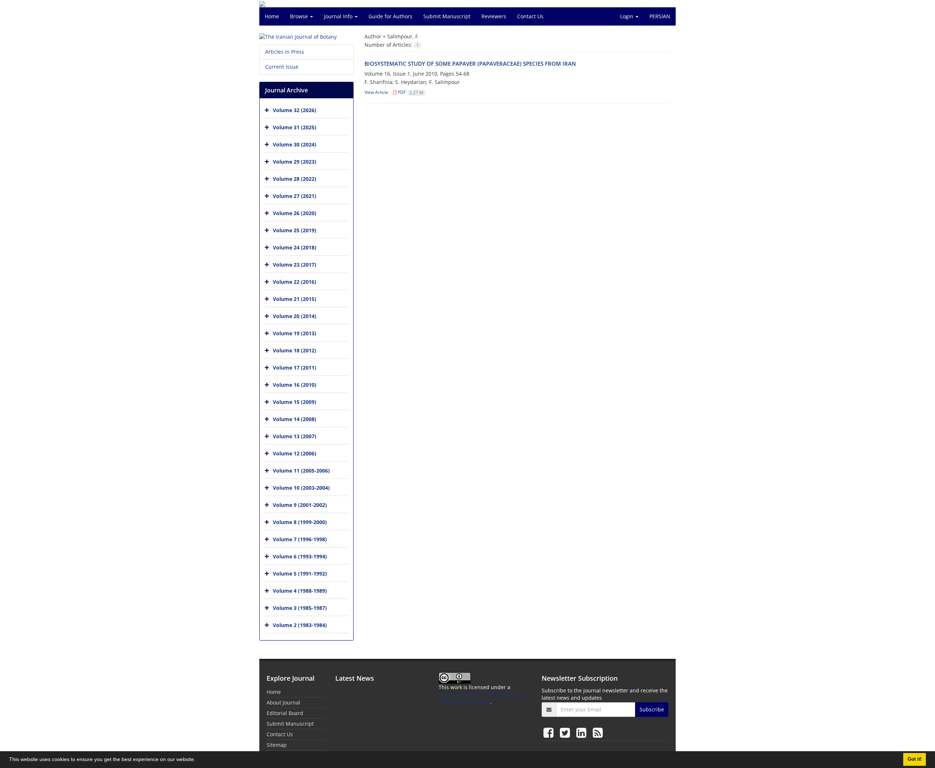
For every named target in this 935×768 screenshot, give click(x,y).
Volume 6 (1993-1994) (300, 556)
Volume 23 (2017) (294, 264)
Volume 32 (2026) (294, 110)
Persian (659, 16)
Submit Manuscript (446, 16)
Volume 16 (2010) (294, 384)
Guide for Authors (390, 16)
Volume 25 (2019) (294, 230)
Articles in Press (284, 51)
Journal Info (339, 16)
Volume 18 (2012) (294, 350)
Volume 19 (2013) (294, 333)
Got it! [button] (914, 759)
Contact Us (530, 16)
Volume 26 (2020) (294, 213)
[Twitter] (566, 732)
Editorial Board (285, 713)
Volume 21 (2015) (294, 298)
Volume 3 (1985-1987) (300, 607)
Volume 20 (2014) (294, 316)
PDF (410, 92)
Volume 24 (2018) (294, 247)
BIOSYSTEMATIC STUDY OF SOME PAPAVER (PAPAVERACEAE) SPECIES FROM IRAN (470, 63)
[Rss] (597, 732)
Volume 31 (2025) (294, 127)
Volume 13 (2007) (294, 436)
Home (272, 16)
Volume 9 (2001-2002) (300, 504)
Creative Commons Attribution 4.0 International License (480, 698)
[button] (198, 760)
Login (627, 16)
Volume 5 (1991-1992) (300, 573)
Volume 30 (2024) (294, 144)
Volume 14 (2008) (294, 419)
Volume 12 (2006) (294, 453)
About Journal (283, 702)
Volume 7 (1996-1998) (300, 539)
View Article (376, 92)
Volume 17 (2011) (294, 367)
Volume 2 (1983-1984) (300, 625)
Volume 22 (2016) (294, 281)
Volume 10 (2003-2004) (301, 487)
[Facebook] (550, 732)
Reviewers (493, 16)
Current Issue (281, 66)
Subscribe (652, 709)
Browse (299, 16)
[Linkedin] (583, 732)
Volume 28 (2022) (294, 178)
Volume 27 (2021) (294, 195)
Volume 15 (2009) (294, 401)
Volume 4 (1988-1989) (300, 590)
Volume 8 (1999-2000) (300, 522)
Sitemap (277, 744)
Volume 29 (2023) (294, 161)
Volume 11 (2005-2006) (301, 470)
